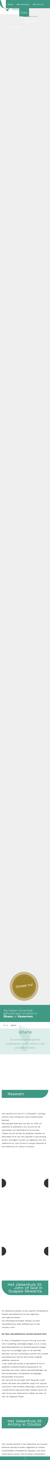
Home (10, 4)
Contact (34, 12)
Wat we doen (23, 4)
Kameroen (13, 12)
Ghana (24, 12)
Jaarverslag (30, 21)
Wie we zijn (38, 4)
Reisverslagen (14, 27)
